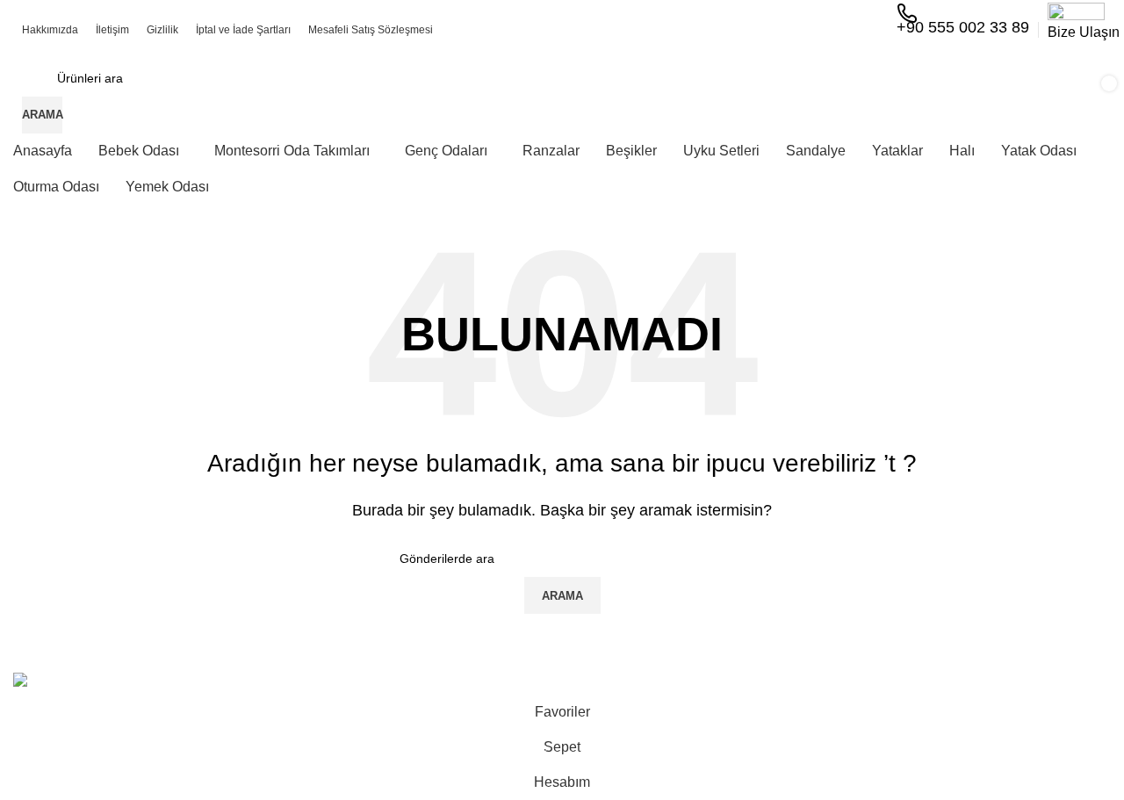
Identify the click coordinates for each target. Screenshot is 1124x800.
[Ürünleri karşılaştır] (837, 96)
